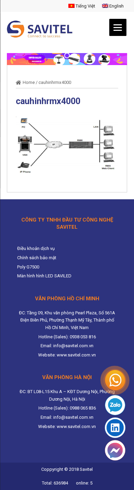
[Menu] (117, 27)
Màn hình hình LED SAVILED (44, 275)
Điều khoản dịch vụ (36, 248)
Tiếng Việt (85, 6)
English (116, 6)
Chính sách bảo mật (36, 257)
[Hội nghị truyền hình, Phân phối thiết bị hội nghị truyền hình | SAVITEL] (42, 29)
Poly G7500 (28, 266)
